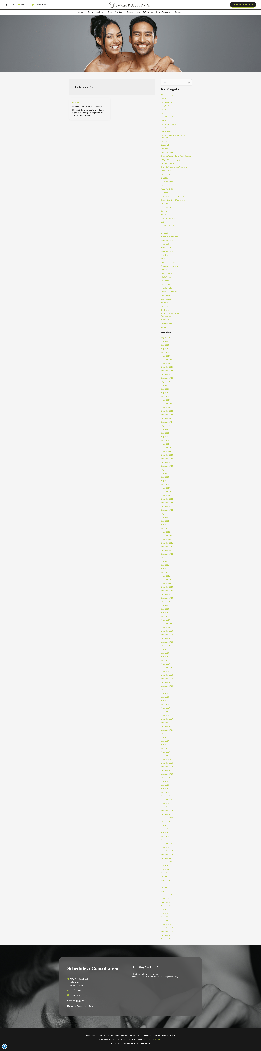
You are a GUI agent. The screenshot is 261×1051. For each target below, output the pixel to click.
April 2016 (165, 792)
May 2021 (164, 568)
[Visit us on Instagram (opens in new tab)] (10, 5)
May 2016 (164, 788)
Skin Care (164, 306)
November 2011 (167, 902)
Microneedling (166, 244)
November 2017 (167, 722)
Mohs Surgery (166, 247)
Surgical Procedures (105, 1035)
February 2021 (166, 579)
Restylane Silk (166, 288)
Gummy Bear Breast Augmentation (173, 200)
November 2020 (167, 590)
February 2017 (166, 755)
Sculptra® (164, 302)
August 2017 (165, 733)
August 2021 (165, 557)
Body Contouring (167, 106)
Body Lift (164, 109)
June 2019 (165, 653)
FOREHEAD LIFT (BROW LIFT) (172, 196)
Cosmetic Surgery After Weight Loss (174, 167)
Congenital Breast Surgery (170, 160)
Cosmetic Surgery (167, 163)
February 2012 (166, 895)
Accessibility (115, 1043)
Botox (163, 113)
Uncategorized (166, 323)
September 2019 (167, 642)
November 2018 (167, 678)
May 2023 (164, 481)
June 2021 (165, 565)
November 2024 (167, 415)
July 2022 (164, 517)
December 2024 (167, 411)
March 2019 (165, 664)
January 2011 (166, 924)
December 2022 (167, 499)
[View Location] (19, 4)
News (163, 258)
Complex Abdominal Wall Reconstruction (176, 156)
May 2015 (164, 832)
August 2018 (165, 689)
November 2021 (167, 546)
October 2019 (166, 638)
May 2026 (164, 349)
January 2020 (166, 627)
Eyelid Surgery (166, 178)
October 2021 (166, 550)
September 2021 (167, 554)
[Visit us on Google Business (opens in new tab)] (14, 5)
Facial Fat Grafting (167, 189)
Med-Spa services (167, 240)
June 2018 (165, 697)
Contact (173, 1035)
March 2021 (165, 576)
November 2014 (167, 854)
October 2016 (166, 770)
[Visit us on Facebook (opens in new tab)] (6, 5)
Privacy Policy (126, 1043)
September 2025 (167, 378)
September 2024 (167, 422)
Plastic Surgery (166, 277)
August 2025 (165, 382)
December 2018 (167, 675)
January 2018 (166, 715)
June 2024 (165, 433)
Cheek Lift (164, 149)
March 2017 (165, 752)
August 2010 (165, 939)
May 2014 (164, 873)
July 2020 (164, 605)
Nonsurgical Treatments (169, 266)
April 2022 (165, 528)
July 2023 (164, 473)
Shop (117, 1035)
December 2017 (167, 719)
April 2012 (165, 887)
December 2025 (167, 367)
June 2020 (165, 609)
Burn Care (165, 141)
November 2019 (167, 634)
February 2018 (166, 711)
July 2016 (164, 781)
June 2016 (165, 785)
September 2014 (167, 862)
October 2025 (166, 374)
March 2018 (165, 708)
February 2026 (166, 360)
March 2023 (165, 488)
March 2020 (165, 620)
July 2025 (164, 385)
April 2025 (165, 396)
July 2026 (164, 341)
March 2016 (165, 796)
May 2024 (164, 437)
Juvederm (164, 211)
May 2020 (164, 612)
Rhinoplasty (165, 295)
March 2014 (165, 880)
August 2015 (165, 821)
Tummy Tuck (165, 320)
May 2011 (164, 917)
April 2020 (165, 616)
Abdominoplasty (167, 95)
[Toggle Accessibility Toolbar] (4, 1046)
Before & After (148, 1035)
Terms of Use (138, 1043)
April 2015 (165, 836)
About (94, 1035)
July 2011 (164, 909)
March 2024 (165, 444)
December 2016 (167, 763)
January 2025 (166, 407)
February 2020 (166, 623)
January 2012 (166, 898)
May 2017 (164, 744)
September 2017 (167, 730)
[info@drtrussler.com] (76, 990)
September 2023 (167, 466)
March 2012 (165, 891)
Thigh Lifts (165, 310)
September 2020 (167, 598)
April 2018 (165, 704)
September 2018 (167, 686)
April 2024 (165, 440)
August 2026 (165, 338)
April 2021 (165, 572)
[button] (243, 5)
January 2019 (166, 671)
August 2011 (165, 906)
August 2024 (165, 426)
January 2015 (166, 847)
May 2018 (164, 700)
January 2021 (166, 583)
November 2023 (167, 459)
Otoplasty (164, 269)
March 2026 (165, 356)
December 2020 (167, 587)
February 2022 (166, 535)
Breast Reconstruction (169, 124)
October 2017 (166, 726)
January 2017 (166, 759)
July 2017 (164, 737)
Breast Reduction (167, 128)
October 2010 (166, 935)
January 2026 (166, 363)
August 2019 (165, 645)
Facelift (163, 185)
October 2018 (166, 682)
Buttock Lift (165, 145)
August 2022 (165, 514)
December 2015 (167, 807)
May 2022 (164, 525)
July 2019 (164, 649)
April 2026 (165, 352)
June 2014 (165, 869)
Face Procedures (167, 181)
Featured (164, 192)
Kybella (164, 214)
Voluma (164, 327)
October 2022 (166, 506)
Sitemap (147, 1043)
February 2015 (166, 843)
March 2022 (165, 532)
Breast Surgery (166, 131)
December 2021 (167, 543)
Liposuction (165, 233)
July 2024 (164, 429)
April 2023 (165, 484)
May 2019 (164, 656)
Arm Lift (164, 98)
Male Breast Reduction (169, 236)
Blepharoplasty (166, 102)
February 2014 (166, 884)
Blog (139, 1035)
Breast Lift (164, 120)
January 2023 (166, 495)
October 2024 (166, 418)
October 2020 (166, 594)
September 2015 (167, 818)
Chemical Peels (167, 152)
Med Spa (124, 1035)
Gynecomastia (166, 203)
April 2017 (165, 748)
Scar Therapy (166, 299)
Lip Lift (163, 229)
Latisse (163, 222)
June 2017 (165, 741)
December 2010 (167, 928)
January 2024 (166, 451)
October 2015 (166, 814)
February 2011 (166, 920)
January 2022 (166, 539)
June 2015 (165, 829)
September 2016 (167, 774)
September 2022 (167, 510)
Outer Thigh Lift (166, 273)
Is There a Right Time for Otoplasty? (87, 106)
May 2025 (164, 393)
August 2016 (165, 777)
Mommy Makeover (167, 251)
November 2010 (167, 931)
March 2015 (165, 840)
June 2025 (165, 389)
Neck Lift (164, 255)
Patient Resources (161, 1035)
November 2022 (167, 503)
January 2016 (166, 803)
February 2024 (166, 448)
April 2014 (165, 876)
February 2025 (166, 404)
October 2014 (166, 858)
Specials (132, 1035)
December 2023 (167, 455)
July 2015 (164, 825)
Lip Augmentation (167, 225)
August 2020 (165, 601)
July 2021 (164, 561)
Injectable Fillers (167, 207)
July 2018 (164, 693)
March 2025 (165, 400)
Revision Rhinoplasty (169, 291)
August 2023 (165, 470)
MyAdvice (159, 1039)
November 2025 (167, 371)
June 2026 (165, 345)
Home (87, 1035)
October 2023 (166, 462)
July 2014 (164, 865)
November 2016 (167, 766)
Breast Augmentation (168, 117)
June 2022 (165, 521)
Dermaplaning (166, 171)
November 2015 (167, 810)
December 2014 (167, 851)
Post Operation (166, 284)
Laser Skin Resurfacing (169, 218)
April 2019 (165, 660)
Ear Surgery (76, 102)
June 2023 (165, 477)
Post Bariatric (166, 280)
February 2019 (166, 667)
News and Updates (168, 262)
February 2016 (166, 799)
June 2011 (165, 913)
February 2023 (166, 492)
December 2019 (167, 631)
